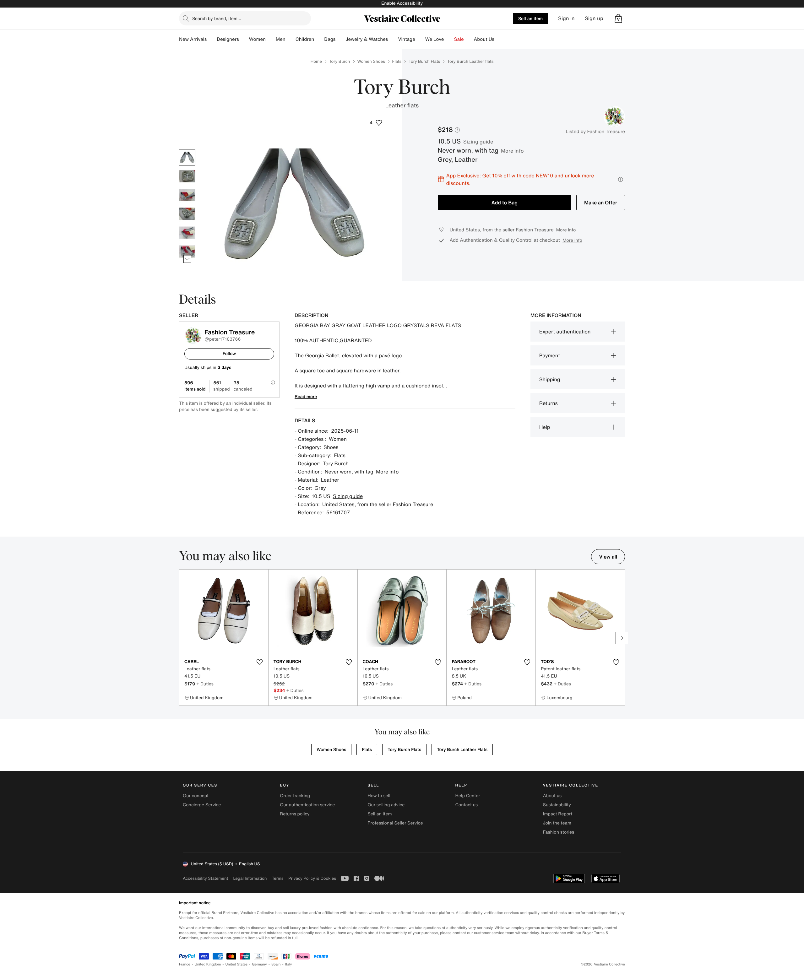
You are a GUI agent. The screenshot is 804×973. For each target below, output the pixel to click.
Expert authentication (565, 331)
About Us (484, 39)
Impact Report (558, 814)
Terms (277, 878)
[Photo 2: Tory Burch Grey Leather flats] (187, 176)
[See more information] (620, 179)
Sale (459, 39)
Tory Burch (339, 61)
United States (236, 964)
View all (608, 556)
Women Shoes (371, 61)
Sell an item (530, 18)
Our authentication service (307, 805)
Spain (276, 964)
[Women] (270, 39)
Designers (228, 39)
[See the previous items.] (187, 149)
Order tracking (295, 795)
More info (512, 150)
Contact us (466, 805)
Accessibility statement (205, 878)
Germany (259, 964)
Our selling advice (386, 805)
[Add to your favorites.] (259, 662)
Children (305, 39)
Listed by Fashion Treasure (595, 131)
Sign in (566, 18)
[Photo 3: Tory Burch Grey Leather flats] (187, 195)
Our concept (196, 795)
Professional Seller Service (395, 823)
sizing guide (478, 141)
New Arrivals (193, 39)
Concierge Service (202, 805)
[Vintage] (420, 39)
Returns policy (294, 814)
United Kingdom (208, 964)
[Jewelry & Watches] (392, 39)
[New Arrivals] (211, 39)
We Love (434, 39)
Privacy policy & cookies (312, 878)
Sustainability (557, 805)
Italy (288, 964)
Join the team (557, 823)
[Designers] (244, 39)
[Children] (319, 39)
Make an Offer (600, 202)
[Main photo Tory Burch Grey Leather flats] (187, 157)
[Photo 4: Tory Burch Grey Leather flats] (187, 214)
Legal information (250, 878)
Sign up (594, 18)
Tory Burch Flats (424, 61)
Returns (548, 403)
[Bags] (340, 39)
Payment (549, 355)
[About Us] (499, 39)
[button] (618, 18)
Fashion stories (558, 832)
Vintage (406, 39)
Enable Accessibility (402, 3)
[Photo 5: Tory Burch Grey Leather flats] (187, 232)
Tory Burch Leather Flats (462, 749)
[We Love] (449, 39)
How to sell (378, 795)
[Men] (290, 39)
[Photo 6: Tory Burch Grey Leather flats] (187, 251)
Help (544, 427)
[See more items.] (187, 259)
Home (316, 61)
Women (257, 39)
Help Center (467, 795)
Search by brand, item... (216, 18)
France (184, 964)
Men (280, 39)
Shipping (549, 379)
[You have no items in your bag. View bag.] (618, 18)
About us (552, 795)
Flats (397, 61)
